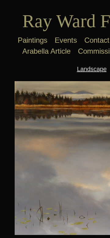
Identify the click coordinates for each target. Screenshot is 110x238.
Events (66, 40)
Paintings (32, 40)
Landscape (92, 69)
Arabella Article (46, 51)
